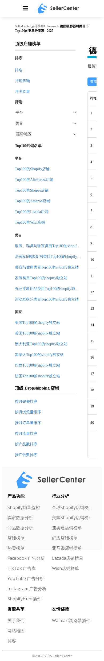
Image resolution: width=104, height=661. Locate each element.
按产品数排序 (26, 444)
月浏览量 (22, 92)
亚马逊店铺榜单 (67, 548)
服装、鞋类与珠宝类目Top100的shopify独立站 (52, 246)
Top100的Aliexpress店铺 (34, 180)
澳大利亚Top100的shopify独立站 (41, 344)
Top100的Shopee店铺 (32, 190)
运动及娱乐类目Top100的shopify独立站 (47, 299)
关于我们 (16, 620)
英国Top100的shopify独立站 (37, 333)
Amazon (52, 26)
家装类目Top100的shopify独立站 (41, 278)
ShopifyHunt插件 (24, 599)
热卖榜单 (16, 548)
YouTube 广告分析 (25, 578)
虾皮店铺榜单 (65, 538)
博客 (11, 641)
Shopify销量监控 (23, 507)
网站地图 (16, 630)
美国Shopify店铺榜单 (72, 517)
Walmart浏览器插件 (71, 620)
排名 (18, 70)
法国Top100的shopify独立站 (37, 376)
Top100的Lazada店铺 (31, 212)
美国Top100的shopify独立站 (37, 323)
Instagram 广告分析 (26, 589)
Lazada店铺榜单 (67, 558)
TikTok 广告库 (21, 568)
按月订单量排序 (28, 423)
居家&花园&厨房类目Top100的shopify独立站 (51, 257)
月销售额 (22, 81)
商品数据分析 (20, 528)
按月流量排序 (26, 433)
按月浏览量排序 (28, 412)
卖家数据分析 (20, 517)
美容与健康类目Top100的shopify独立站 (47, 267)
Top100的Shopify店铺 (32, 169)
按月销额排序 (26, 401)
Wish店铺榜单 (65, 568)
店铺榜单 (37, 26)
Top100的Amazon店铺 (32, 201)
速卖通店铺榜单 (67, 528)
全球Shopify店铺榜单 (72, 507)
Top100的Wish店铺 (30, 222)
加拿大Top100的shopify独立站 (39, 355)
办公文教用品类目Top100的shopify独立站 (48, 289)
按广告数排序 (26, 455)
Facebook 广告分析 (26, 558)
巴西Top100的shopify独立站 (37, 365)
